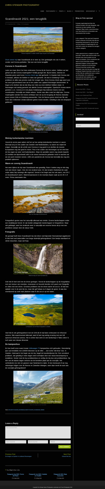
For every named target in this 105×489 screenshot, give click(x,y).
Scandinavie (37, 409)
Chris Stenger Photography (22, 5)
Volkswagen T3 (34, 348)
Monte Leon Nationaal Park (84, 95)
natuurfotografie (13, 409)
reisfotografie (29, 409)
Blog (19, 24)
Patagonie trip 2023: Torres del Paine (15, 475)
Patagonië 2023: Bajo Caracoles (60, 475)
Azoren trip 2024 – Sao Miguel (84, 92)
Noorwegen (22, 409)
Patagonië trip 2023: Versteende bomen (87, 108)
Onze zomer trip (11, 60)
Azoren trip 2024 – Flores (83, 89)
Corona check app (31, 75)
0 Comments (26, 24)
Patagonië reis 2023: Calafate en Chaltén (38, 475)
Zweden (42, 409)
